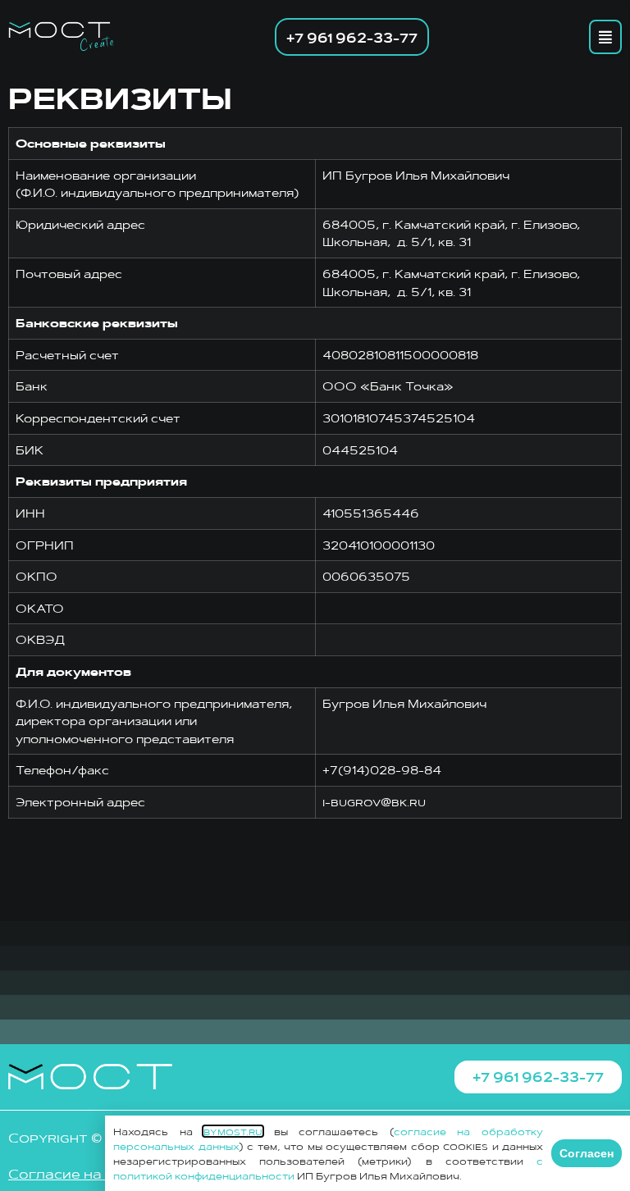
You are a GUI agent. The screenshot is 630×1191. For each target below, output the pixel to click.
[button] (605, 37)
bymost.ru (232, 1131)
